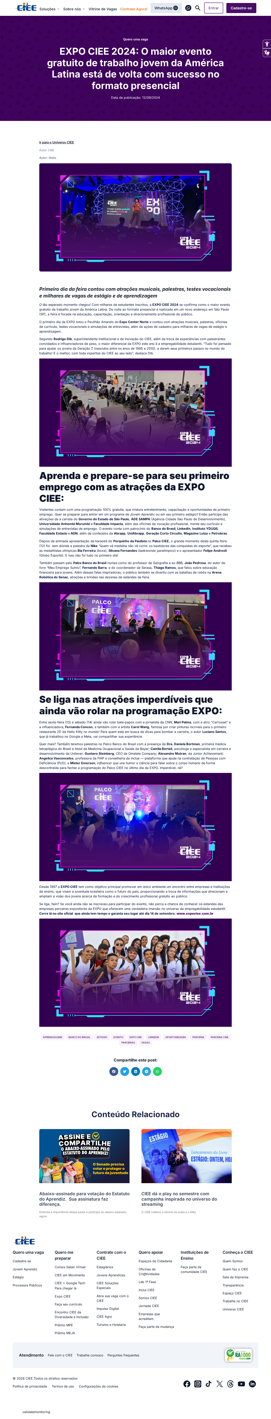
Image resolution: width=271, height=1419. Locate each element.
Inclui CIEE (147, 1290)
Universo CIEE (233, 1309)
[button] (113, 1071)
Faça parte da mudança (156, 1327)
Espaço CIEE (232, 1293)
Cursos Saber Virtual (70, 1267)
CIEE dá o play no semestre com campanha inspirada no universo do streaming (179, 1199)
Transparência (233, 1285)
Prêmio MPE (64, 1325)
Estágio (102, 1037)
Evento (118, 1037)
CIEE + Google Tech (70, 1283)
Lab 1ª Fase (147, 1282)
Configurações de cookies (98, 1386)
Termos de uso (63, 1386)
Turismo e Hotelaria (111, 1325)
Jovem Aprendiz (25, 1269)
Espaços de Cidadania (155, 1261)
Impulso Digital (108, 1309)
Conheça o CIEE (238, 1252)
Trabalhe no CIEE (235, 1301)
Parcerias (128, 1042)
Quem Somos (233, 1261)
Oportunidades (175, 1037)
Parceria (198, 1037)
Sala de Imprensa (235, 1277)
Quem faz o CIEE (235, 1269)
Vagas (145, 1042)
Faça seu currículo (68, 1304)
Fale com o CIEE (60, 1355)
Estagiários (105, 1267)
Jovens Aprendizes (111, 1275)
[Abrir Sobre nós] (84, 9)
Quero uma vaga (135, 39)
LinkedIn (153, 1037)
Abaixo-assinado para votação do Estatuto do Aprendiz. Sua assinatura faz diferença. (84, 1199)
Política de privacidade (30, 1386)
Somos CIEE (148, 1298)
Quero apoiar (151, 1252)
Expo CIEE (136, 1037)
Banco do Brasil (79, 1037)
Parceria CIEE (219, 1037)
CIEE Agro (104, 1317)
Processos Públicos (27, 1285)
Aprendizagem (52, 1037)
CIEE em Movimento (70, 1275)
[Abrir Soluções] (58, 9)
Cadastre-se (22, 1261)
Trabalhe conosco (90, 1355)
